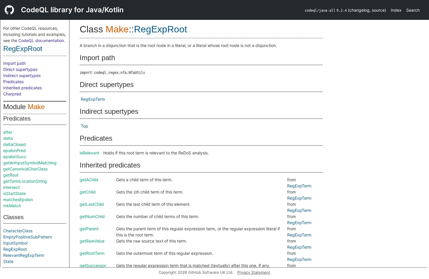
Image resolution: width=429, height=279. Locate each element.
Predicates (13, 81)
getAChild (89, 179)
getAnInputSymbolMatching (30, 162)
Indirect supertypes (22, 75)
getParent (89, 228)
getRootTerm (92, 253)
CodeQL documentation (41, 40)
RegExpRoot (22, 49)
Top (84, 125)
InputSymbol (15, 242)
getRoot (10, 174)
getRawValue (92, 240)
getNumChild (92, 216)
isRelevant (89, 152)
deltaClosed (14, 144)
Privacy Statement (253, 272)
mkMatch (12, 205)
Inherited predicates (22, 87)
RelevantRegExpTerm (23, 255)
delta (8, 138)
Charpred (12, 93)
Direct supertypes (20, 69)
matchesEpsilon (18, 199)
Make (36, 107)
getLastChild (92, 204)
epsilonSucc (14, 156)
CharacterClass (17, 230)
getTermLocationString (25, 181)
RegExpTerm (93, 99)
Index (396, 10)
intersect (11, 187)
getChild (88, 191)
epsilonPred (14, 150)
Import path (14, 63)
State (8, 261)
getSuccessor (93, 265)
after (7, 132)
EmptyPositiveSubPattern (27, 236)
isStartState (14, 193)
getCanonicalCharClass (25, 168)
